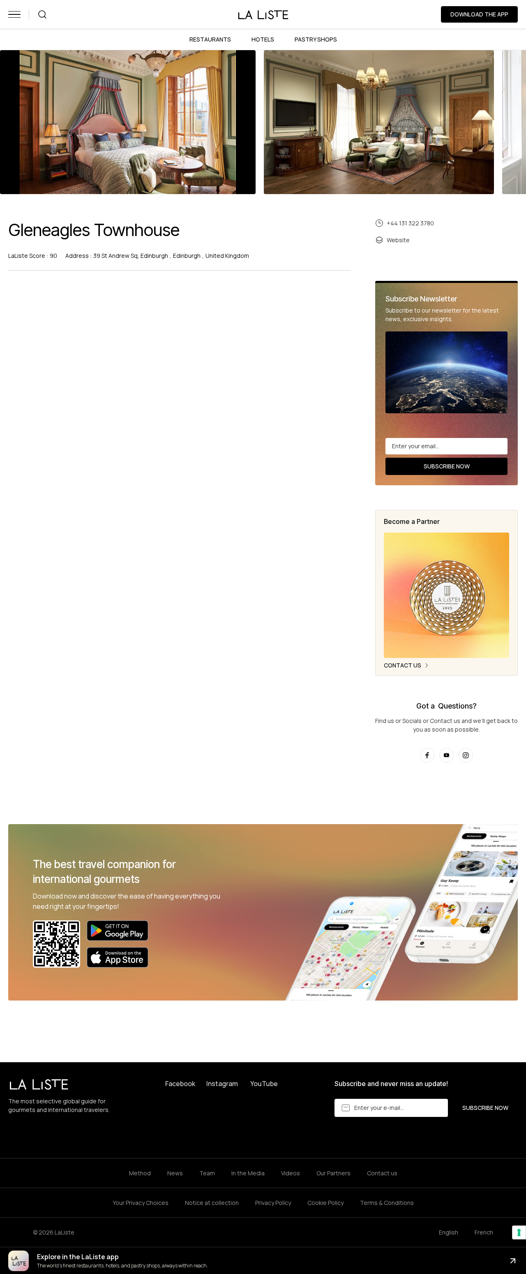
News (175, 1173)
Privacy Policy (273, 1203)
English (448, 1232)
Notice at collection (212, 1203)
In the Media (248, 1173)
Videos (290, 1173)
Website (398, 240)
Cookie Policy (325, 1203)
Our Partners (333, 1173)
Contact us (382, 1173)
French (484, 1232)
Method (140, 1173)
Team (207, 1173)
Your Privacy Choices (140, 1203)
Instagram (222, 1083)
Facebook (180, 1083)
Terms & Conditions (387, 1203)
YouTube (264, 1083)
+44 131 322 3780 (410, 223)
